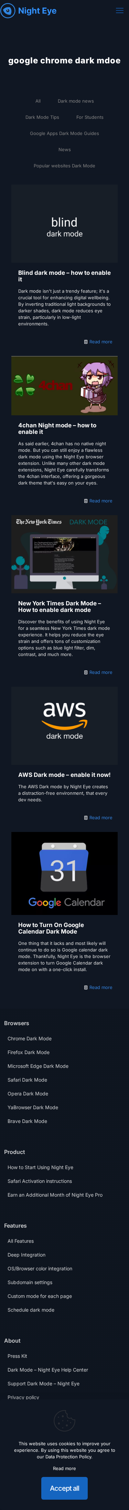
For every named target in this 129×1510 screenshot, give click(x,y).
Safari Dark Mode (27, 1080)
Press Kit (17, 1356)
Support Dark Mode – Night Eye (43, 1383)
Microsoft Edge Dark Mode (38, 1066)
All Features (21, 1241)
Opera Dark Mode (28, 1093)
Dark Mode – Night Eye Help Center (48, 1370)
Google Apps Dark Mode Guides (64, 133)
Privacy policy (23, 1397)
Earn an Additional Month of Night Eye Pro (55, 1195)
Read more (100, 341)
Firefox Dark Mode (29, 1052)
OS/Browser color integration (40, 1268)
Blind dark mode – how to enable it (64, 276)
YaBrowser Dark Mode (33, 1107)
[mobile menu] (120, 10)
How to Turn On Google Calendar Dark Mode (51, 928)
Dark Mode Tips (42, 117)
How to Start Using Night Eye (40, 1167)
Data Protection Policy (68, 1456)
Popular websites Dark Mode (64, 165)
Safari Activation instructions (40, 1181)
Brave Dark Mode (27, 1121)
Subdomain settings (30, 1282)
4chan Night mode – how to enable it (57, 428)
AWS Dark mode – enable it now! (64, 774)
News (64, 149)
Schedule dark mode (31, 1310)
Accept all (64, 1488)
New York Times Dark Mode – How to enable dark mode (59, 606)
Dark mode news (76, 101)
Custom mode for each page (40, 1296)
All (38, 101)
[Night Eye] (28, 10)
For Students (90, 117)
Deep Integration (26, 1255)
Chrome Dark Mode (30, 1038)
